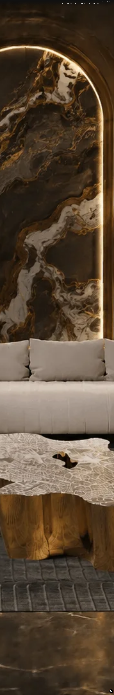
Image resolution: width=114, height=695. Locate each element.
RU (94, 1)
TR (83, 1)
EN (87, 1)
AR (90, 1)
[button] (8, 347)
